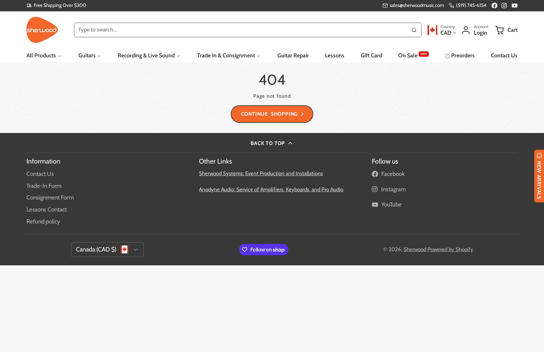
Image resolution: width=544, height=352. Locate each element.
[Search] (414, 30)
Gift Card (371, 55)
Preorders (462, 55)
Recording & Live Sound (146, 55)
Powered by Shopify (450, 249)
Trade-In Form (43, 185)
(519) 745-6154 (471, 5)
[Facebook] (494, 6)
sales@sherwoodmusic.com (417, 5)
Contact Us (504, 55)
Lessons (334, 55)
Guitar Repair (293, 55)
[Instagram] (504, 6)
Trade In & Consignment (226, 55)
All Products (41, 55)
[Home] (42, 30)
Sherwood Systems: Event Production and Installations (261, 173)
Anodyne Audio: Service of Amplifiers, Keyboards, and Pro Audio (271, 189)
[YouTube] (515, 6)
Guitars (87, 55)
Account (475, 30)
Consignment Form (50, 197)
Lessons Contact (46, 209)
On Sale (412, 55)
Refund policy (43, 221)
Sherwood (415, 249)
